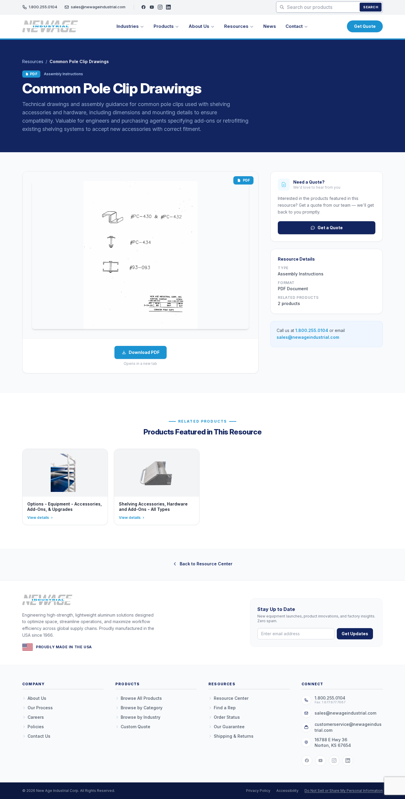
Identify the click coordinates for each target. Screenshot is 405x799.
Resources (236, 26)
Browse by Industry (140, 717)
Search (370, 7)
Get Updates (355, 633)
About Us (199, 26)
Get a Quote (330, 227)
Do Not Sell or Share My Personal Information (343, 790)
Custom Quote (135, 726)
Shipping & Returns (233, 736)
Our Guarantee (229, 726)
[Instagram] (160, 7)
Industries (128, 26)
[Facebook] (143, 7)
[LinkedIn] (168, 7)
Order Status (227, 717)
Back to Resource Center (206, 563)
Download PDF (144, 352)
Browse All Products (141, 698)
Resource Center (231, 698)
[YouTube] (151, 7)
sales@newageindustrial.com (98, 6)
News (269, 26)
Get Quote (365, 26)
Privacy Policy (258, 790)
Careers (36, 717)
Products (164, 26)
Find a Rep (225, 707)
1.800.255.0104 (43, 6)
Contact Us (39, 736)
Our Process (40, 707)
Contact (294, 26)
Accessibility (287, 790)
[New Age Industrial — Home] (50, 26)
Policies (36, 726)
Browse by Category (141, 707)
